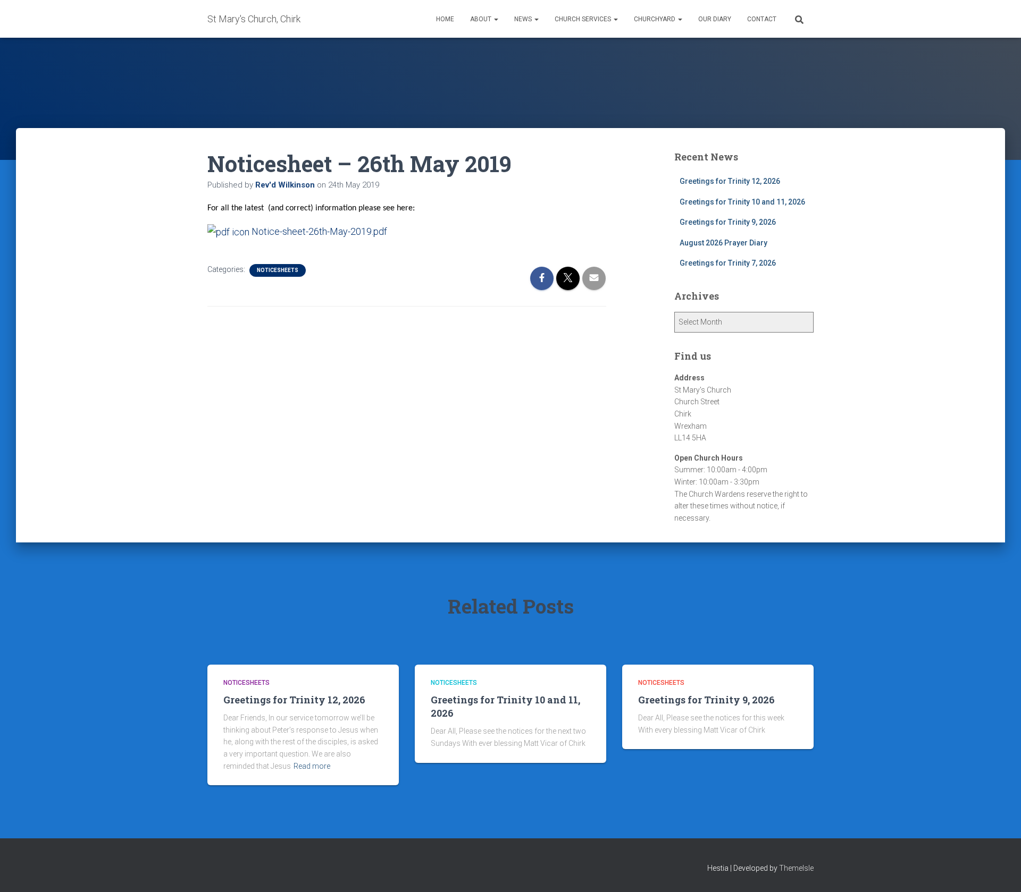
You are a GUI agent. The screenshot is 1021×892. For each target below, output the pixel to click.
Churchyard (655, 19)
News (523, 19)
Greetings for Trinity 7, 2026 (728, 263)
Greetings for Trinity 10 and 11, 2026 (742, 202)
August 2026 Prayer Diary (723, 243)
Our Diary (714, 19)
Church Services (584, 19)
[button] (495, 19)
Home (445, 19)
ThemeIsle (796, 868)
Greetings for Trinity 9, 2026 (728, 222)
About (481, 19)
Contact (761, 19)
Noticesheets (277, 270)
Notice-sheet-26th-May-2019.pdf (318, 231)
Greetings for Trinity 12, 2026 (730, 181)
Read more (312, 766)
